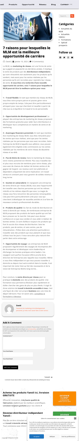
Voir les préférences (68, 436)
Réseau (42, 4)
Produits (13, 4)
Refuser (52, 436)
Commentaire (8, 336)
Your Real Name (8, 351)
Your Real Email (8, 359)
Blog (53, 4)
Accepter (37, 436)
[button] (75, 418)
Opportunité (28, 4)
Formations (66, 40)
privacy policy (32, 329)
